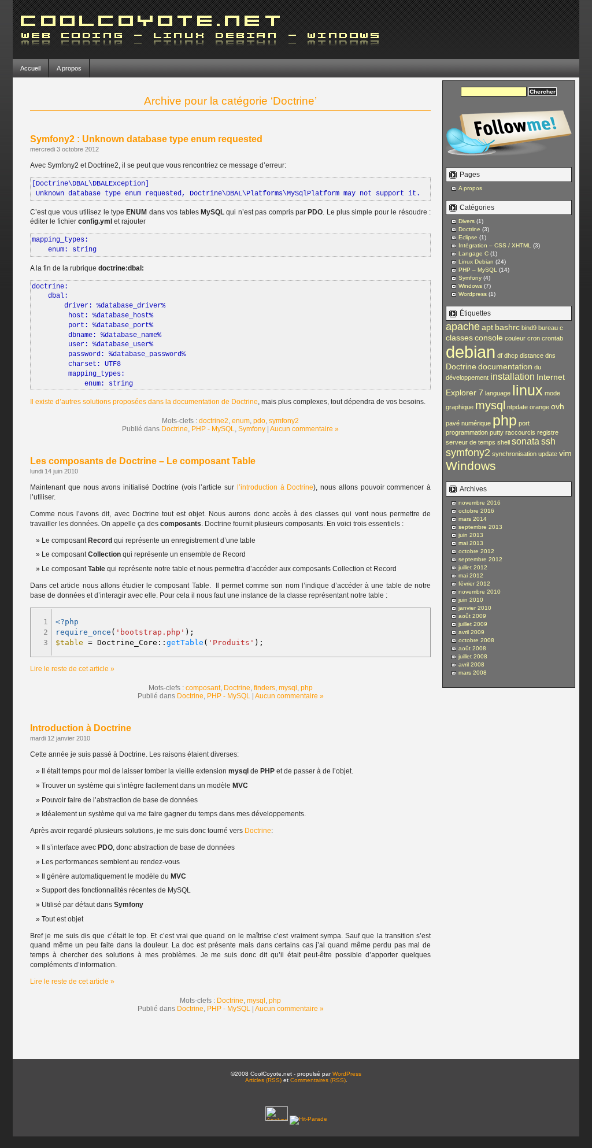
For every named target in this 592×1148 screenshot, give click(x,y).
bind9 (528, 327)
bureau (548, 327)
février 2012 (474, 583)
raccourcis (520, 432)
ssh (548, 441)
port (524, 423)
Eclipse (468, 237)
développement (467, 377)
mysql (288, 688)
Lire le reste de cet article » (72, 669)
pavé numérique (468, 423)
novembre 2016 (479, 502)
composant (203, 688)
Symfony (251, 429)
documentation (505, 366)
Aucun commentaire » (304, 429)
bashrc (507, 327)
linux (527, 390)
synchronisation (514, 453)
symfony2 (284, 421)
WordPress (346, 1074)
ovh (557, 406)
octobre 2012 (476, 551)
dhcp (511, 355)
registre (547, 432)
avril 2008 (471, 664)
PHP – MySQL (477, 269)
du (537, 367)
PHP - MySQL (213, 429)
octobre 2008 (476, 640)
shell (503, 442)
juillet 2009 (472, 624)
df (499, 355)
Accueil (30, 68)
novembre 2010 (479, 591)
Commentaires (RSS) (318, 1080)
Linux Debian (476, 261)
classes (459, 337)
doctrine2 (213, 421)
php (307, 688)
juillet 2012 (472, 567)
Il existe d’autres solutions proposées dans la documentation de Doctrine (144, 402)
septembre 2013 (480, 527)
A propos (69, 68)
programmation (467, 432)
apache (463, 326)
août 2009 (472, 616)
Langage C (473, 253)
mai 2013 (470, 543)
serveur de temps (470, 442)
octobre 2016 (476, 511)
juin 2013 (470, 535)
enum (241, 421)
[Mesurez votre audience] (277, 1119)
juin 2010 (470, 600)
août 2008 (472, 648)
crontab (552, 338)
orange (539, 406)
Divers (466, 221)
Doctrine (174, 429)
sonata (525, 441)
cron (533, 338)
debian (470, 351)
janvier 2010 (474, 608)
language (497, 393)
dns (550, 355)
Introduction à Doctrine (80, 728)
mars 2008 (472, 672)
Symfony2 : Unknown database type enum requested (146, 139)
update (547, 453)
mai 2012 (470, 575)
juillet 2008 (472, 656)
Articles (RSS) (263, 1080)
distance (531, 355)
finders (264, 688)
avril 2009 (471, 632)
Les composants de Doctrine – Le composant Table (143, 461)
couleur (515, 338)
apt (487, 327)
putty (497, 432)
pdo (259, 421)
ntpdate (517, 406)
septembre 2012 (480, 559)
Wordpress (472, 294)
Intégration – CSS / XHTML (494, 245)
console (489, 337)
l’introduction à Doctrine (275, 487)
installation (512, 376)
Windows (470, 286)
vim (565, 453)
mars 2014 (472, 519)
